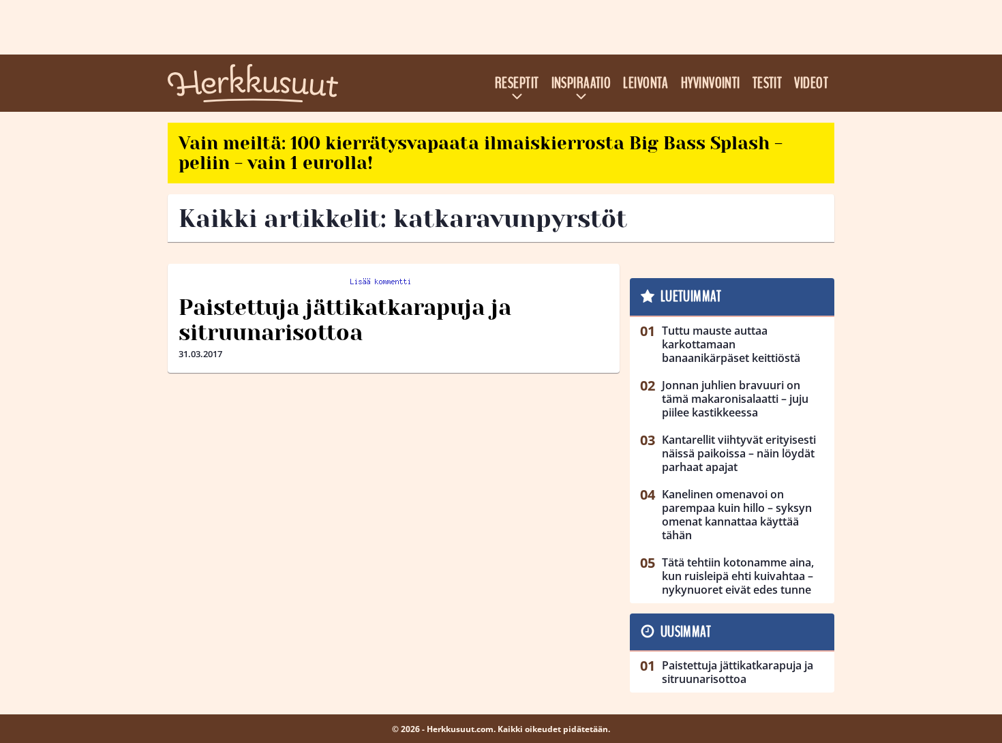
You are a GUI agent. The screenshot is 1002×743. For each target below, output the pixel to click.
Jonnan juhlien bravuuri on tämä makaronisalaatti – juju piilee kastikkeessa (735, 399)
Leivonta (646, 83)
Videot (811, 83)
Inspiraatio (581, 83)
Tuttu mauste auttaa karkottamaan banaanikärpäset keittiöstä (731, 344)
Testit (768, 83)
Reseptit (517, 83)
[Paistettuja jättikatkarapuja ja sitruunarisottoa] (394, 280)
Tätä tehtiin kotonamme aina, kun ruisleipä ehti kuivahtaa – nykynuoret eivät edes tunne (738, 576)
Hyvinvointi (710, 83)
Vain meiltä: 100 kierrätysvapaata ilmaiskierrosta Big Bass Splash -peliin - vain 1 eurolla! (481, 153)
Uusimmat (686, 632)
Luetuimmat (691, 296)
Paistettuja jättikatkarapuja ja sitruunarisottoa (345, 320)
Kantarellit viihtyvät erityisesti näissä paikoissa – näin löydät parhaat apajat (739, 453)
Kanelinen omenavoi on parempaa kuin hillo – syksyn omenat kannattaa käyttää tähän (737, 515)
